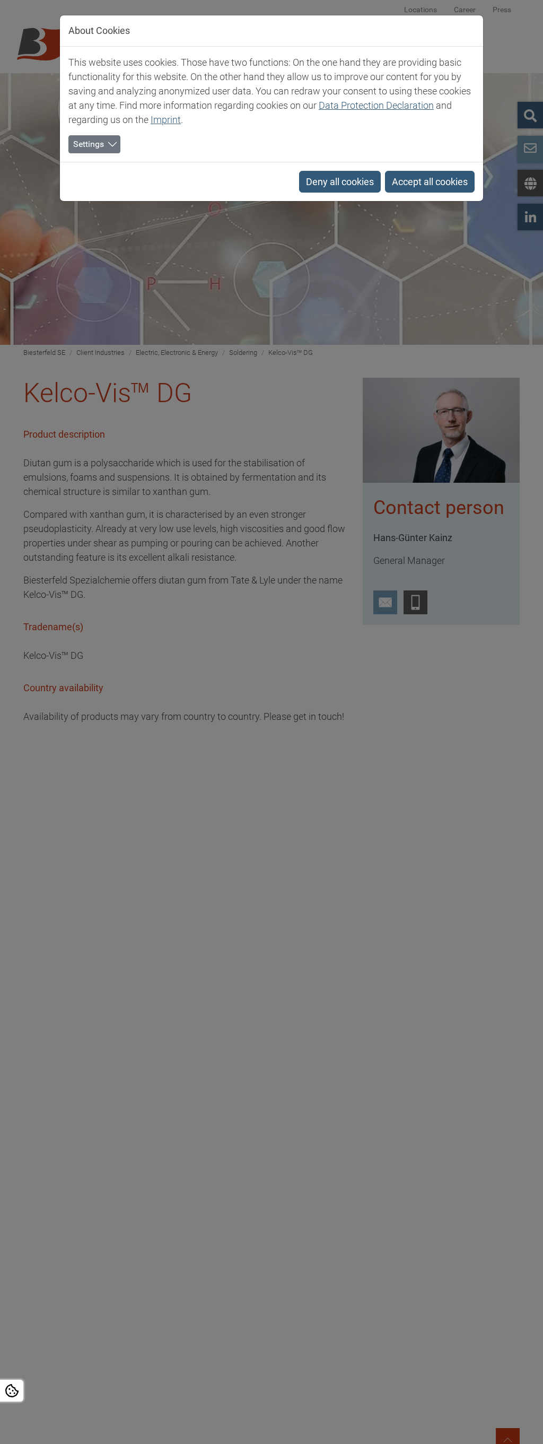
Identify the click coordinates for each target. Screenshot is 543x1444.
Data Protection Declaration (376, 105)
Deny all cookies (340, 181)
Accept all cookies (430, 181)
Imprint (166, 119)
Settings (88, 144)
